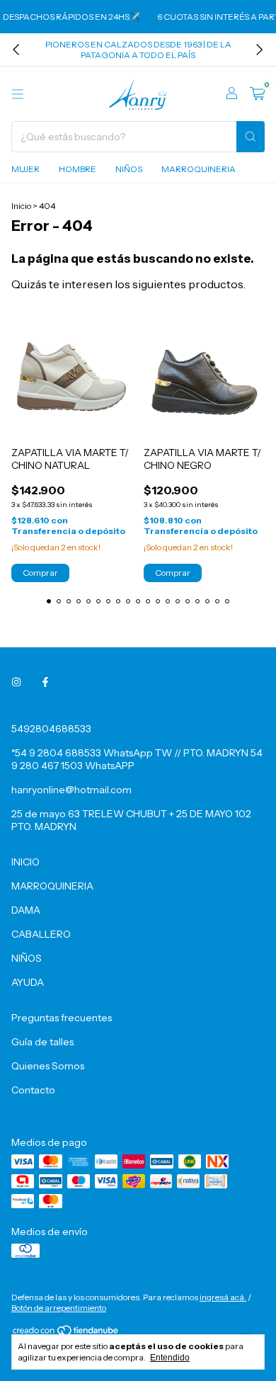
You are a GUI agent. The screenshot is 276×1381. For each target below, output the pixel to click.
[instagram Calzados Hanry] (16, 682)
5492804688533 (51, 728)
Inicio (21, 205)
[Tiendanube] (66, 1333)
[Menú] (17, 94)
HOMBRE (77, 169)
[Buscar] (250, 136)
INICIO (25, 862)
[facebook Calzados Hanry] (45, 682)
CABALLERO (41, 934)
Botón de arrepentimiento (58, 1307)
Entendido (170, 1358)
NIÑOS (128, 169)
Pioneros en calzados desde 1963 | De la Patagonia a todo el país (138, 49)
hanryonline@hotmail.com (71, 789)
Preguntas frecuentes (61, 1017)
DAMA (25, 910)
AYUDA (27, 982)
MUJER (25, 169)
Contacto (33, 1090)
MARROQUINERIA (198, 169)
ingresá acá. (223, 1297)
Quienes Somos (47, 1065)
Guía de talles (42, 1041)
